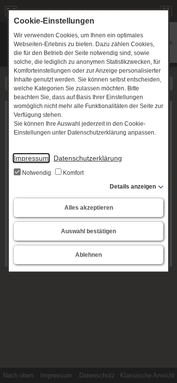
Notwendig (37, 172)
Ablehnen (88, 254)
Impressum (31, 158)
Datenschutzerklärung (88, 158)
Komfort (72, 172)
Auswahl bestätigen (88, 231)
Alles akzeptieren (88, 207)
